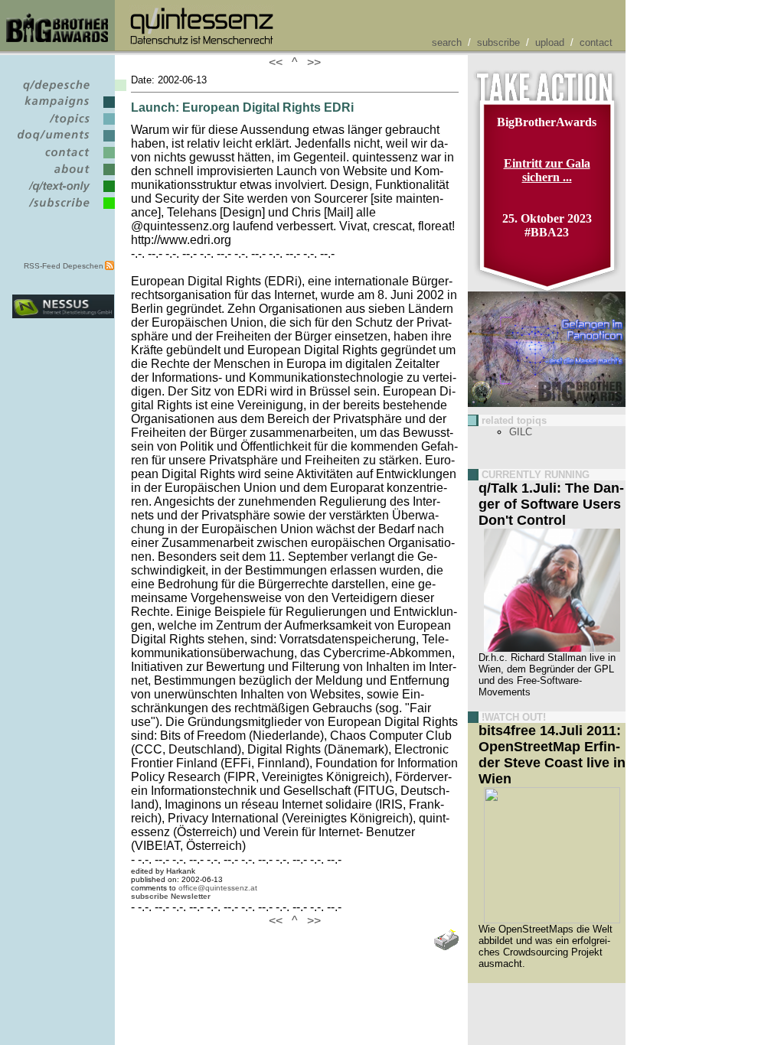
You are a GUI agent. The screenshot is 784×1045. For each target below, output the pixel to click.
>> (311, 62)
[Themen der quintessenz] (63, 125)
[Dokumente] (63, 141)
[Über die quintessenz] (63, 175)
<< (279, 62)
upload (549, 42)
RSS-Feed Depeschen (63, 266)
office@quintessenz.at (217, 888)
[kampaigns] (63, 108)
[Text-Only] (63, 192)
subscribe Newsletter (171, 896)
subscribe (498, 42)
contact (596, 42)
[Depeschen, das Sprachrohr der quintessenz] (63, 91)
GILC (520, 432)
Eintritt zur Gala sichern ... (547, 170)
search (447, 42)
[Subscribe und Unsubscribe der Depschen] (63, 209)
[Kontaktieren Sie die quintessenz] (63, 158)
